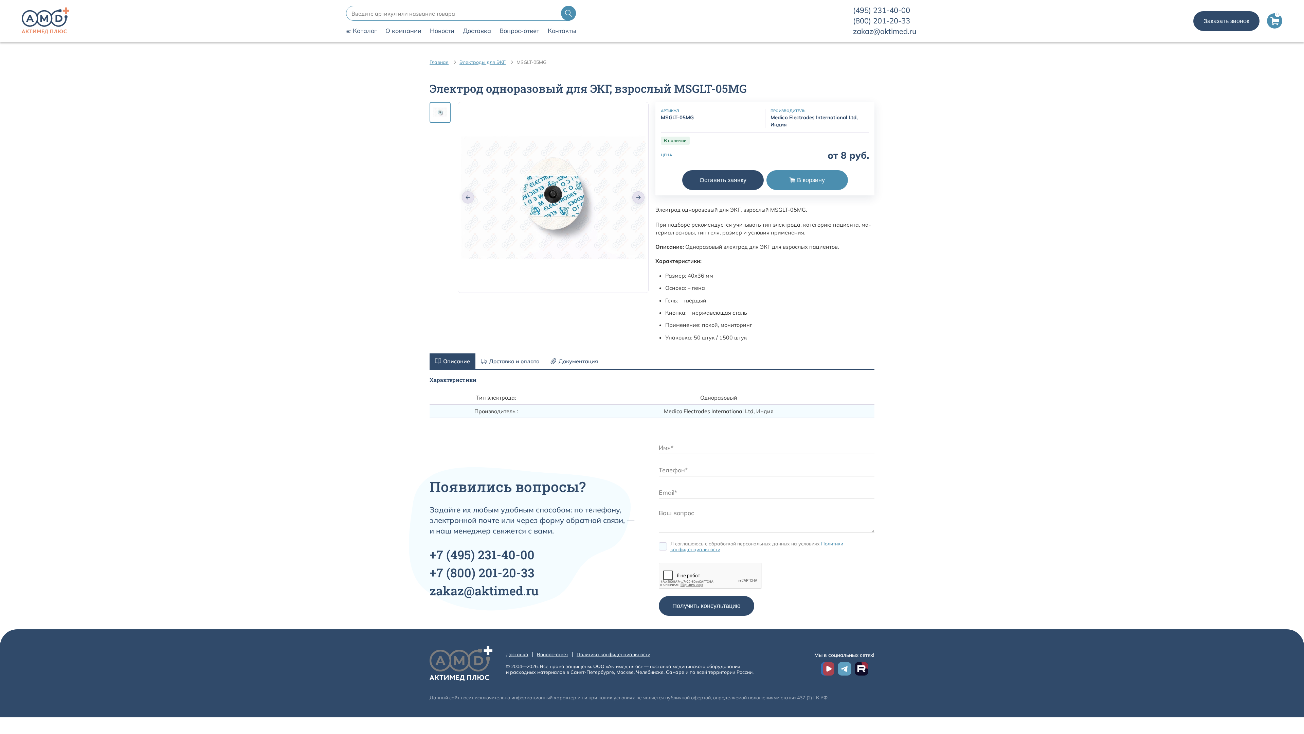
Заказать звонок (1226, 21)
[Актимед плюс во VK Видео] (827, 669)
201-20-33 (881, 20)
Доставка (477, 31)
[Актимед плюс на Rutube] (861, 669)
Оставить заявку (723, 180)
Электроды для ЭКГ (482, 62)
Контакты (562, 31)
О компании (403, 31)
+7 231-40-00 (482, 554)
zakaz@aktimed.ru (885, 31)
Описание (456, 361)
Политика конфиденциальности (613, 654)
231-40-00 (881, 10)
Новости (442, 31)
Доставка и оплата (514, 361)
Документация (578, 361)
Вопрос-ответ (519, 31)
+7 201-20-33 (482, 572)
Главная (439, 62)
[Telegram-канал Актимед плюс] (844, 669)
